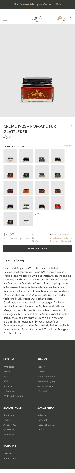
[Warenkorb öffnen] (70, 19)
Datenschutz (9, 391)
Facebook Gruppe (46, 424)
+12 (37, 214)
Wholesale (8, 366)
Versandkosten (25, 238)
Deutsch (7, 453)
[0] (58, 19)
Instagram (42, 415)
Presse (6, 371)
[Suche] (64, 19)
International (9, 458)
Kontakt (41, 366)
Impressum (8, 386)
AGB (5, 381)
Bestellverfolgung (46, 381)
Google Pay (9, 429)
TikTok (41, 429)
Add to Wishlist (70, 126)
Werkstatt (42, 391)
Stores (41, 371)
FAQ (5, 376)
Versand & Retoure (47, 376)
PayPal (6, 419)
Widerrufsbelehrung (13, 395)
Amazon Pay (9, 424)
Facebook (42, 419)
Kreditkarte (8, 415)
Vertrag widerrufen (47, 386)
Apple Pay (8, 434)
